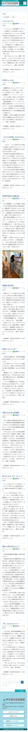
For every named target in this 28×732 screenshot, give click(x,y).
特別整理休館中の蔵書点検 (10, 196)
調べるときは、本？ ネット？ (12, 476)
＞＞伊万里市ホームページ (11, 725)
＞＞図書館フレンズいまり (11, 721)
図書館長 (17, 23)
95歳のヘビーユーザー (9, 349)
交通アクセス (13, 716)
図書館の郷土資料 (8, 285)
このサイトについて (13, 712)
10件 (13, 17)
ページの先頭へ (20, 691)
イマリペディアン (8, 21)
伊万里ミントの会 (8, 80)
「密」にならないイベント (10, 623)
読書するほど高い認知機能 (10, 412)
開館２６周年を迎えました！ (11, 546)
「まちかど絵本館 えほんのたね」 (13, 137)
